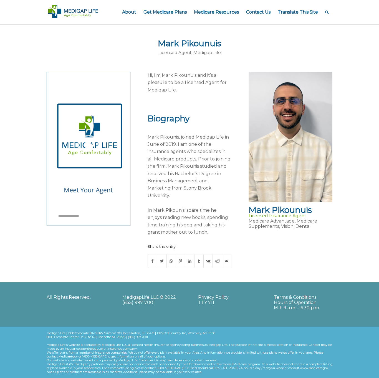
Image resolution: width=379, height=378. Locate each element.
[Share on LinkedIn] (189, 261)
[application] (88, 146)
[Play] (51, 216)
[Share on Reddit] (217, 261)
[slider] (78, 216)
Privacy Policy (213, 297)
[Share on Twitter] (161, 261)
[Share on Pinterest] (180, 261)
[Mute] (125, 216)
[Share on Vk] (208, 261)
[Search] (327, 12)
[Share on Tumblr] (198, 261)
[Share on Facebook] (152, 261)
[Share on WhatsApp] (171, 261)
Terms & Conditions (295, 297)
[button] (88, 146)
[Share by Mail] (226, 261)
